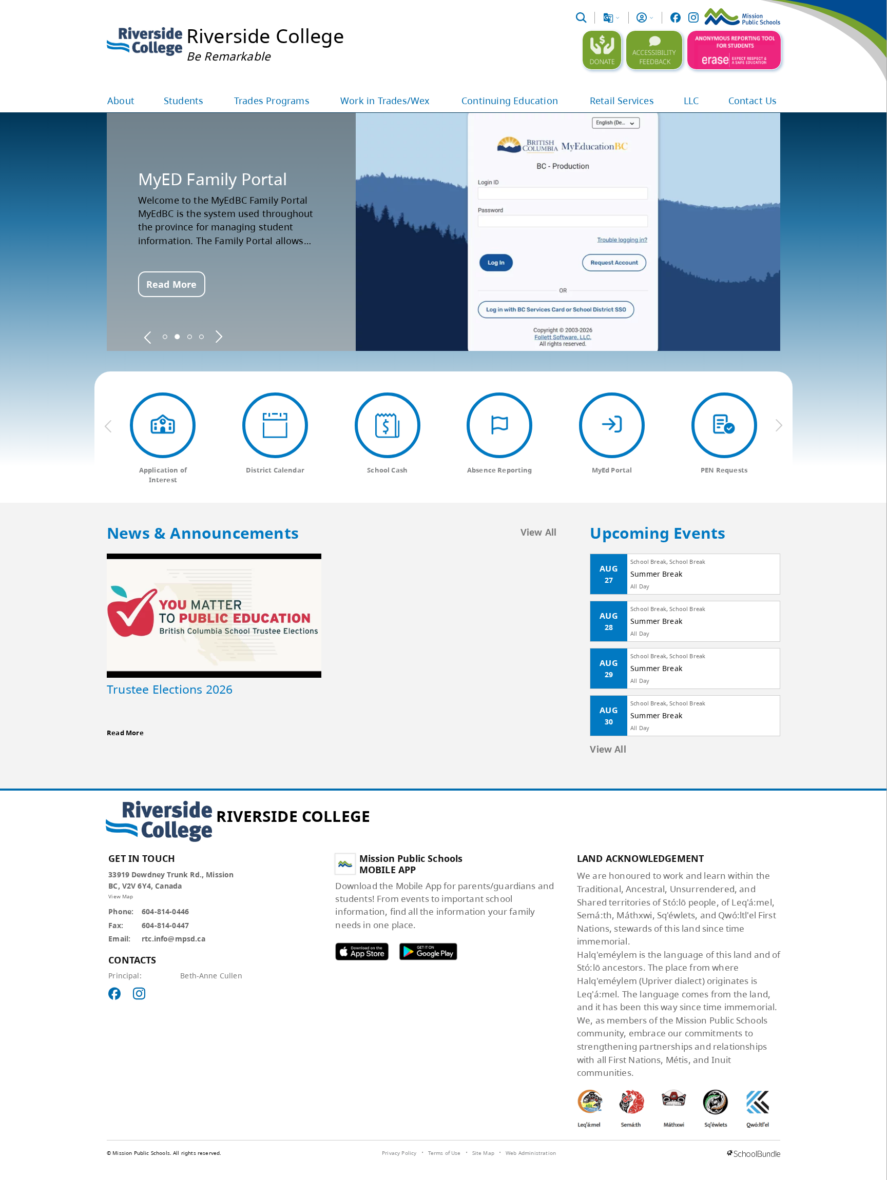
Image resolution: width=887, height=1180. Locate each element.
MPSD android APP (428, 951)
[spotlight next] (218, 336)
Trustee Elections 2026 (170, 689)
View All (538, 533)
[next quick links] (778, 426)
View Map (120, 896)
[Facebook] (675, 17)
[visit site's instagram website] (139, 994)
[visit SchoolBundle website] (753, 1154)
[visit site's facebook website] (114, 994)
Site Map (483, 1152)
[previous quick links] (108, 426)
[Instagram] (693, 17)
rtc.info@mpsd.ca (173, 938)
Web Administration (531, 1152)
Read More (171, 284)
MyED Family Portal (212, 179)
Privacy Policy (399, 1152)
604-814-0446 (165, 911)
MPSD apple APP (362, 951)
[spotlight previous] (148, 336)
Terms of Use (444, 1152)
